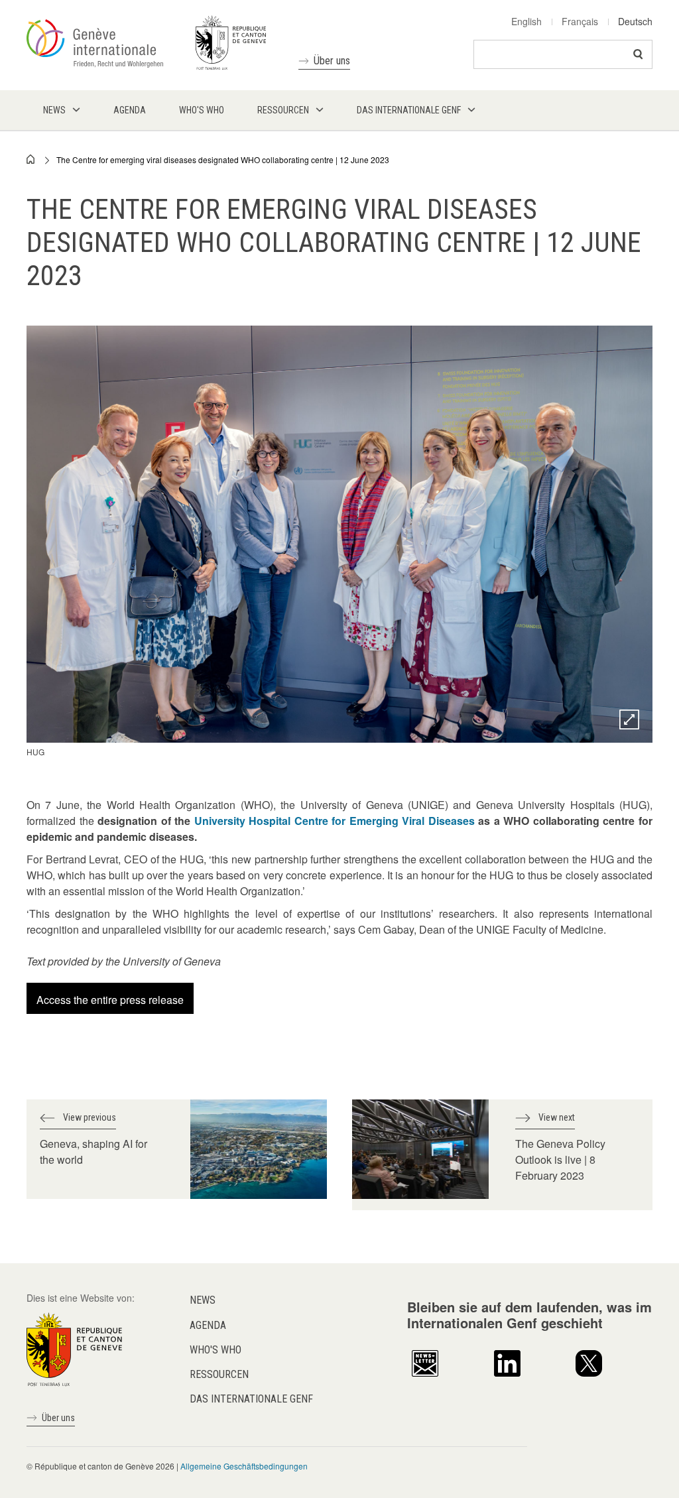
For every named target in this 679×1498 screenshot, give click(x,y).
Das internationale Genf (251, 1399)
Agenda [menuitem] (129, 110)
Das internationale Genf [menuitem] (409, 110)
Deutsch (635, 21)
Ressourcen (219, 1374)
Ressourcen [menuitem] (283, 110)
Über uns (332, 60)
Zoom (629, 719)
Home (31, 159)
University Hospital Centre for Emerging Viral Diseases (334, 820)
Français (580, 21)
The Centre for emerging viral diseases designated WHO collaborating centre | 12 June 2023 (222, 159)
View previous (89, 1117)
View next (556, 1117)
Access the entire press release (110, 999)
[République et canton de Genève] (74, 1348)
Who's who (215, 1349)
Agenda (208, 1325)
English (526, 21)
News (203, 1300)
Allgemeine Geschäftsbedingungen (244, 1465)
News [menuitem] (54, 110)
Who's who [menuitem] (201, 110)
